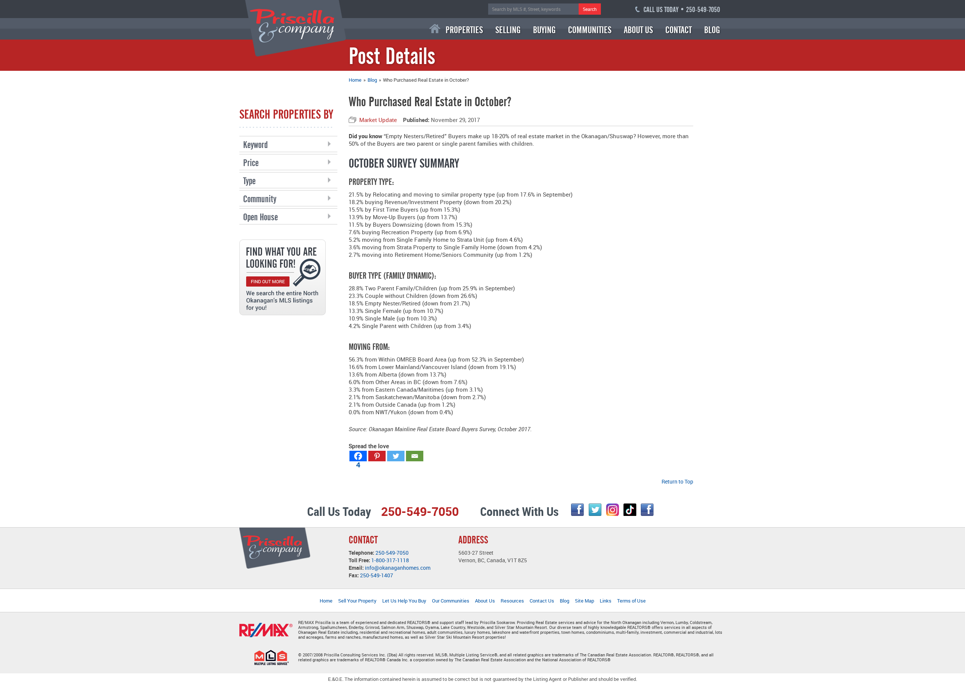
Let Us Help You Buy (404, 600)
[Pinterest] (377, 456)
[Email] (414, 456)
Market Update (378, 120)
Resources (512, 600)
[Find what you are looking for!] (282, 276)
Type (249, 180)
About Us (638, 29)
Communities (589, 29)
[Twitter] (395, 456)
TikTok (629, 509)
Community (259, 199)
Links (605, 600)
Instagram (612, 509)
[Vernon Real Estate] (295, 27)
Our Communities (450, 600)
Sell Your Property (357, 600)
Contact (678, 29)
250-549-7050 (392, 552)
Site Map (584, 600)
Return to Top (677, 481)
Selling (508, 29)
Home (434, 28)
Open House (260, 217)
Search (590, 9)
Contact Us (542, 600)
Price (251, 162)
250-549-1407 (376, 575)
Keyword (255, 144)
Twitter (595, 509)
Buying (544, 29)
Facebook (577, 509)
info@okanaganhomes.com (397, 567)
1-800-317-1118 (390, 560)
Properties (464, 29)
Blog (712, 29)
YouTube (647, 509)
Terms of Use (631, 600)
